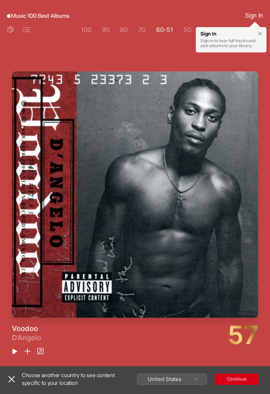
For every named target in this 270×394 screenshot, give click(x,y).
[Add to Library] (27, 351)
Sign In (254, 15)
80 (124, 29)
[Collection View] (10, 30)
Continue (237, 379)
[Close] (11, 379)
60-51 (164, 29)
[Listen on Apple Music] (40, 351)
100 (86, 29)
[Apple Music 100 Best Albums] (38, 16)
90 (106, 29)
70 (142, 29)
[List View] (26, 30)
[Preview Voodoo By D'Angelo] (15, 352)
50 (187, 29)
